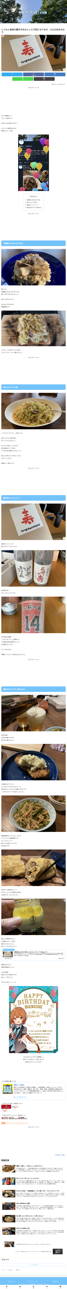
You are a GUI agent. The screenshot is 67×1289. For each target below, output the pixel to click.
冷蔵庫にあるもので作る (33, 200)
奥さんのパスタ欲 (32, 202)
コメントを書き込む (33, 1264)
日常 (4, 1123)
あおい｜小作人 (19, 1085)
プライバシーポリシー (33, 1281)
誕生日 (20, 1123)
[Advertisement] (33, 100)
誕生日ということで (32, 205)
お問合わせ (55, 1281)
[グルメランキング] (13, 1118)
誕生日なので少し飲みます (34, 207)
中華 (9, 1123)
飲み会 (26, 1123)
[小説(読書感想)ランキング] (22, 1118)
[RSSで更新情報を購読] (25, 1097)
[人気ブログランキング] (4, 1118)
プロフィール (11, 1281)
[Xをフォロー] (17, 1097)
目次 (31, 196)
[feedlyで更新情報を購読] (22, 1097)
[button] (44, 79)
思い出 (14, 1123)
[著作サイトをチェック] (14, 1097)
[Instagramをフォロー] (20, 1097)
